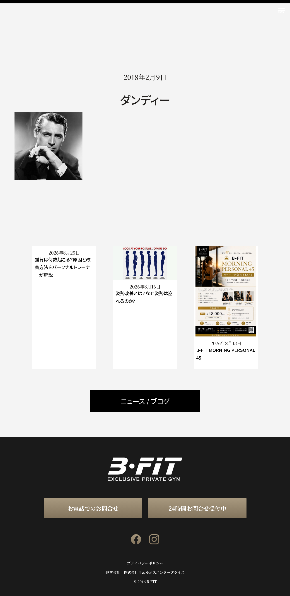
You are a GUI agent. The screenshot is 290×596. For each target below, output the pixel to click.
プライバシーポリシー (145, 563)
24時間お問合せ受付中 (197, 508)
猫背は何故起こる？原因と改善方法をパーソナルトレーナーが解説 (63, 267)
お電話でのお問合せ (93, 508)
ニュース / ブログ (145, 401)
